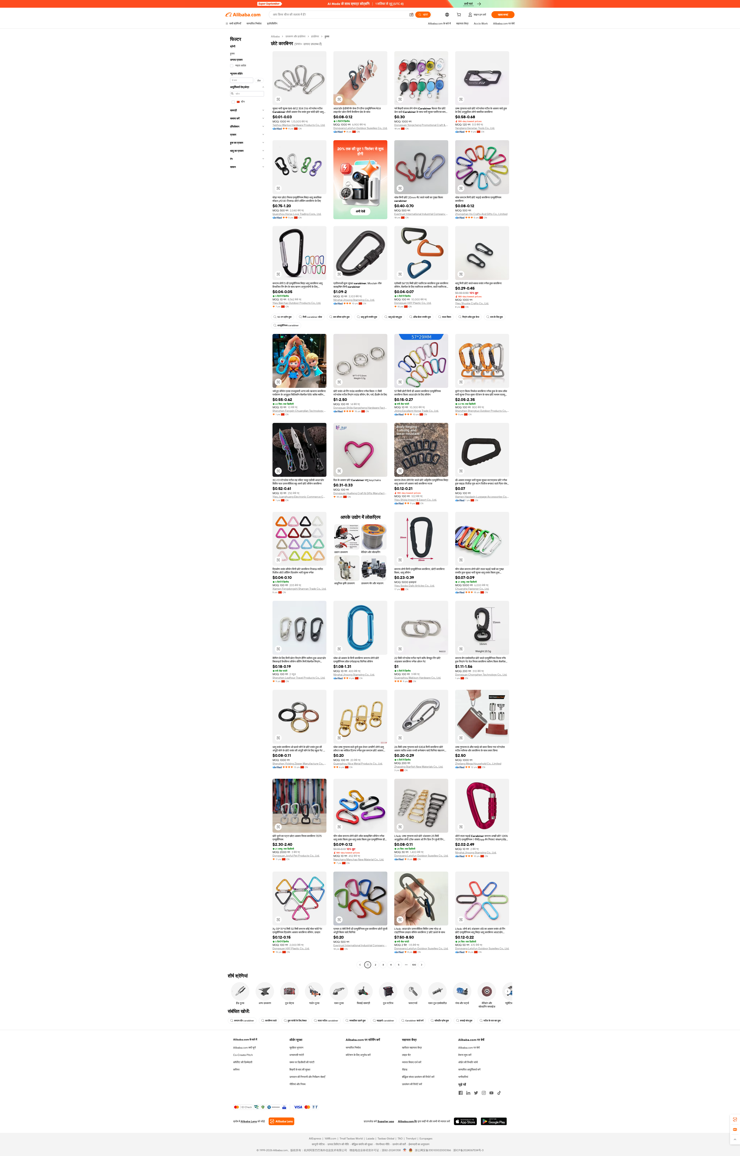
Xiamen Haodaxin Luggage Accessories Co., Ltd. (482, 496)
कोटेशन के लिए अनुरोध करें (358, 1054)
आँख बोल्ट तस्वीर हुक (422, 317)
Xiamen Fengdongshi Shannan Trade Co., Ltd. (299, 588)
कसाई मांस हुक (466, 1020)
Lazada (370, 1138)
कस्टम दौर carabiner (244, 1020)
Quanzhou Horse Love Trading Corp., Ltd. (296, 213)
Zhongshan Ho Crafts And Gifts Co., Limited (481, 213)
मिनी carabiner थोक (312, 317)
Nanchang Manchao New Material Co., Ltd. (358, 859)
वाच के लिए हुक (496, 317)
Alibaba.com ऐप (407, 1121)
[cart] (459, 15)
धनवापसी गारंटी (296, 1054)
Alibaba (275, 36)
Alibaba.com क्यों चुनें (244, 1047)
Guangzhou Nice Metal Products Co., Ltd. (358, 763)
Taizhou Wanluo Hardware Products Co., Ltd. (298, 125)
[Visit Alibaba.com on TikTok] (499, 1093)
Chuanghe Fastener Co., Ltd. (472, 588)
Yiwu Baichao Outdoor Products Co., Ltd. (296, 302)
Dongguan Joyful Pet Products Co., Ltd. (296, 855)
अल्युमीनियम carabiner (288, 325)
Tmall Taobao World (351, 1138)
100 (414, 964)
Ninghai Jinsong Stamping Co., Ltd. (354, 299)
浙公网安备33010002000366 (433, 1150)
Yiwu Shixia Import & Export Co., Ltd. (415, 499)
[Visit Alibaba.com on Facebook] (460, 1093)
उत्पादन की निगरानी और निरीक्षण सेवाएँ (307, 1076)
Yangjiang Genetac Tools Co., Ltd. (475, 128)
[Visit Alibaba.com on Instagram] (483, 1093)
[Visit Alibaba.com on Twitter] (476, 1093)
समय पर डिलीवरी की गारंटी (301, 1062)
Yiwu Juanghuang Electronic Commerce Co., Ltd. (299, 496)
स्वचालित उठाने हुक (357, 1020)
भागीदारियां (463, 1076)
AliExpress (315, 1138)
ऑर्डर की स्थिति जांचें (468, 1062)
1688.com (330, 1138)
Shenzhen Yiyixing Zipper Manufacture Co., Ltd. (299, 763)
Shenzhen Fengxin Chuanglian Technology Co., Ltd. (299, 410)
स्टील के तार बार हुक (492, 1020)
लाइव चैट (406, 1054)
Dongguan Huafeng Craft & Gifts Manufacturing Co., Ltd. (360, 493)
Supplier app (386, 1121)
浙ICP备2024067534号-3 (468, 1150)
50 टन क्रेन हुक (284, 317)
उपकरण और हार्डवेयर (295, 36)
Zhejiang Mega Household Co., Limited (478, 763)
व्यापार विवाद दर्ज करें (411, 1062)
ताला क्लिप (446, 317)
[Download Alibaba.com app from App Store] (465, 1121)
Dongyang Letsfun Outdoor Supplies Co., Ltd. (360, 128)
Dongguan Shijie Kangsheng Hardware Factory (360, 407)
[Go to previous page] (360, 964)
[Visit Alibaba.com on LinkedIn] (468, 1093)
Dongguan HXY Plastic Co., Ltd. (412, 302)
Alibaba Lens (249, 1121)
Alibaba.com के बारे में (245, 1039)
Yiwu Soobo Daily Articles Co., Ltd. (414, 585)
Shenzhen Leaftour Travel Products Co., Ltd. (298, 677)
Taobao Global (386, 1138)
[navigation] (247, 501)
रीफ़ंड (404, 1069)
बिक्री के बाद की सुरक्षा (299, 1069)
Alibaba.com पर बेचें (469, 1047)
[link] (735, 1119)
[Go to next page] (421, 964)
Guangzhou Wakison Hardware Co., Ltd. (417, 677)
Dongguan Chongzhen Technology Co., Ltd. (481, 674)
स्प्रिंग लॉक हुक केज (470, 317)
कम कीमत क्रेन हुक (341, 317)
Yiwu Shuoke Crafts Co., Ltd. (472, 303)
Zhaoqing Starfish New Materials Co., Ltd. (418, 766)
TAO (400, 1138)
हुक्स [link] (327, 36)
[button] (411, 14)
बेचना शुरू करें (464, 1054)
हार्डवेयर (315, 36)
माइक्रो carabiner (385, 1020)
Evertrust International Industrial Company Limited (421, 213)
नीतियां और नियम (297, 1084)
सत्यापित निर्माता (353, 1047)
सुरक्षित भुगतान (296, 1047)
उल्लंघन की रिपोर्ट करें (412, 1084)
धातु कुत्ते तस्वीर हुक (369, 317)
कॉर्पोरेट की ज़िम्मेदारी (242, 1062)
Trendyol (411, 1138)
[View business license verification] (405, 1150)
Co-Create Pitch (243, 1054)
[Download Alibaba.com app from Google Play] (494, 1121)
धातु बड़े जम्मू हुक (395, 317)
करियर (236, 1069)
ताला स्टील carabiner (328, 1020)
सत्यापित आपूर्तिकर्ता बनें (469, 1069)
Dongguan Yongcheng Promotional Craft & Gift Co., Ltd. (421, 125)
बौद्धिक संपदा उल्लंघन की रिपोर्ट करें (418, 1076)
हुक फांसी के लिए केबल (297, 1020)
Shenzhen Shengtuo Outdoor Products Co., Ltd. (482, 410)
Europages (426, 1138)
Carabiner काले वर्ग (414, 1020)
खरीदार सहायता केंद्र (412, 1047)
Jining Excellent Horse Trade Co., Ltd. (416, 410)
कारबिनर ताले (271, 1020)
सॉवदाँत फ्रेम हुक (442, 1020)
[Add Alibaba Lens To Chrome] (281, 1121)
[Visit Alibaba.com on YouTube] (491, 1093)
